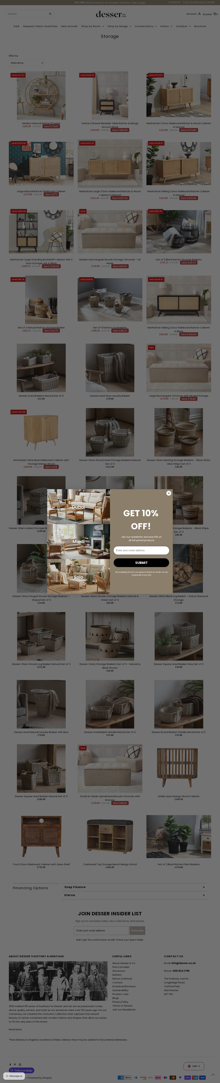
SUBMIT (141, 562)
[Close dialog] (168, 493)
